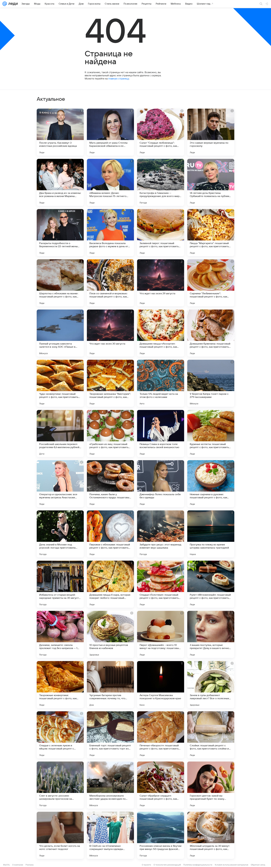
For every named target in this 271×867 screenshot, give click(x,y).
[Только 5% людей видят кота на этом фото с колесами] (160, 383)
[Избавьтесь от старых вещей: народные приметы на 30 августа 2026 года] (60, 584)
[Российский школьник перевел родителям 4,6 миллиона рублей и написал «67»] (60, 433)
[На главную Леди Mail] (12, 4)
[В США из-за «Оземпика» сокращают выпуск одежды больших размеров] (110, 835)
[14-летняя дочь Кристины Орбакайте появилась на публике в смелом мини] (210, 182)
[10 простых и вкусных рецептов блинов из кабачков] (110, 634)
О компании (17, 865)
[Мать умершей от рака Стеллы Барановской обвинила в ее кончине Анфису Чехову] (110, 132)
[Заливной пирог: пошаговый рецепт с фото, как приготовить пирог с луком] (160, 232)
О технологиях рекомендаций (167, 865)
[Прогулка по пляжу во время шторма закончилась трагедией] (210, 533)
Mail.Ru (6, 865)
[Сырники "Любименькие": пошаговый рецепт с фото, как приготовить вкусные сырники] (210, 282)
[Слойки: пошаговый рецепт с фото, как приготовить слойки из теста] (210, 734)
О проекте (146, 865)
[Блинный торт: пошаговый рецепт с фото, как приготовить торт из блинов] (110, 734)
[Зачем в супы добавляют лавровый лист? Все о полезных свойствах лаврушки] (210, 684)
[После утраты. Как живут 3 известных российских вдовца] (60, 132)
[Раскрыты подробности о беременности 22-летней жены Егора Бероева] (60, 232)
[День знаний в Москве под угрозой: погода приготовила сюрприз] (60, 533)
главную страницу (118, 78)
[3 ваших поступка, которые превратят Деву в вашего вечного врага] (210, 634)
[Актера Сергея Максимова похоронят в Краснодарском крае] (160, 684)
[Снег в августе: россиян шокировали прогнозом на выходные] (60, 785)
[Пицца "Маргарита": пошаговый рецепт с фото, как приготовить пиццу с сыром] (210, 232)
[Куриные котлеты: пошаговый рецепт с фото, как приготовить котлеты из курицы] (210, 433)
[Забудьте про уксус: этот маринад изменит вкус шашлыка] (160, 533)
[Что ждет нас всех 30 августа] (110, 333)
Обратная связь (258, 865)
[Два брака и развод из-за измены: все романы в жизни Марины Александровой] (60, 182)
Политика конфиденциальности (197, 865)
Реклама (30, 865)
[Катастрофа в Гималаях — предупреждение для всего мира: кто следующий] (160, 182)
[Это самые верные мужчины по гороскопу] (210, 132)
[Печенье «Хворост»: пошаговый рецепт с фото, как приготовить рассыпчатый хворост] (160, 734)
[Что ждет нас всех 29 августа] (160, 282)
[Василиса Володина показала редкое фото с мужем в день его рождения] (110, 232)
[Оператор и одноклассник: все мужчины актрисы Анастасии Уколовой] (60, 483)
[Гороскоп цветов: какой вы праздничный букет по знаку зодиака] (210, 785)
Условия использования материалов (231, 865)
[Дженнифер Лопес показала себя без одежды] (160, 483)
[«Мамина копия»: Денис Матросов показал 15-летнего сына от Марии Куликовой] (110, 182)
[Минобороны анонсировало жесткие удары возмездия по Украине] (110, 785)
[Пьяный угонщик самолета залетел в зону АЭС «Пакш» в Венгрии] (60, 333)
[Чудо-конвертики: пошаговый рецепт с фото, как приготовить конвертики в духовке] (60, 383)
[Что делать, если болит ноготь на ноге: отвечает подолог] (60, 835)
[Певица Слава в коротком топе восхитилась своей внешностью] (160, 433)
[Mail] (5, 4)
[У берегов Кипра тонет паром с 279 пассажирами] (210, 383)
